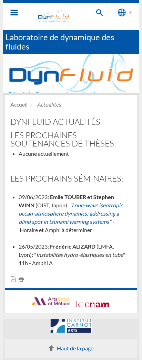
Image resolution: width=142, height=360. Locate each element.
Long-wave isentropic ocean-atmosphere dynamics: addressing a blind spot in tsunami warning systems (71, 213)
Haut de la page (75, 348)
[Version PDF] (14, 279)
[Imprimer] (23, 279)
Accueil (19, 104)
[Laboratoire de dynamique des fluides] (53, 16)
